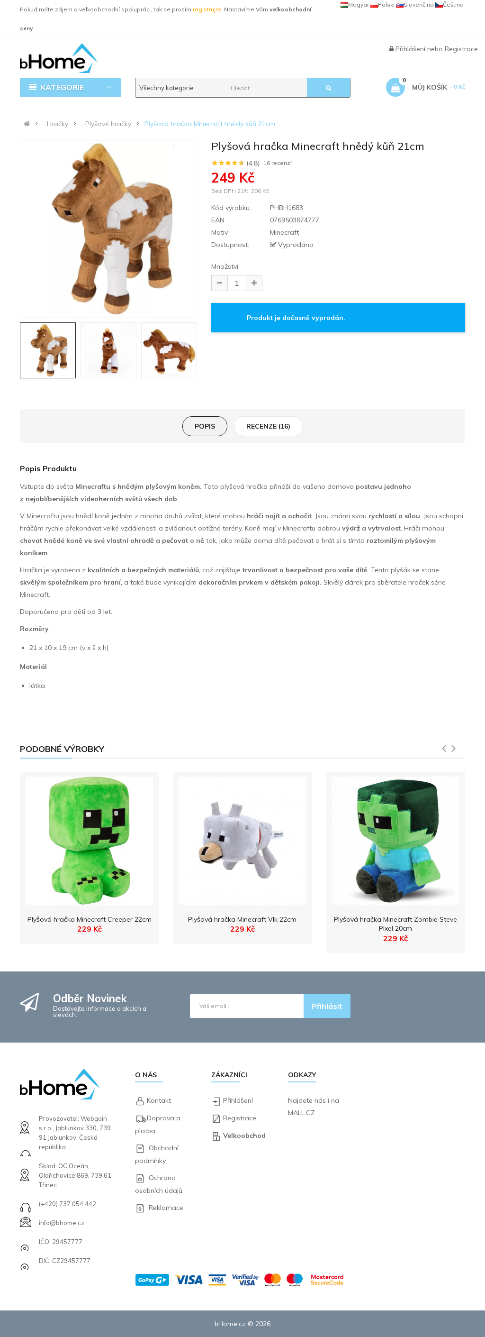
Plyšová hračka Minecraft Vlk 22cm (242, 919)
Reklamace (166, 1207)
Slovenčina (419, 4)
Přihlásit (327, 1006)
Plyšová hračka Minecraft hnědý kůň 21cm (209, 123)
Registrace (461, 49)
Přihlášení (411, 49)
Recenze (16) (268, 426)
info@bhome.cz (61, 1223)
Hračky (57, 123)
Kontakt (159, 1100)
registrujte (207, 9)
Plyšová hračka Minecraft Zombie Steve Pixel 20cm (395, 924)
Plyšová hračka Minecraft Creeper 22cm (89, 919)
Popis (205, 426)
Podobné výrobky (62, 748)
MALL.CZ (301, 1112)
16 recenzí (277, 163)
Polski (386, 4)
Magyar (358, 4)
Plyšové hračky (108, 123)
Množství (224, 266)
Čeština (453, 4)
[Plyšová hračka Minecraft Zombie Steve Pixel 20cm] (395, 838)
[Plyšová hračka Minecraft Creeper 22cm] (89, 838)
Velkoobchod (244, 1135)
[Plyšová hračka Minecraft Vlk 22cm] (242, 838)
